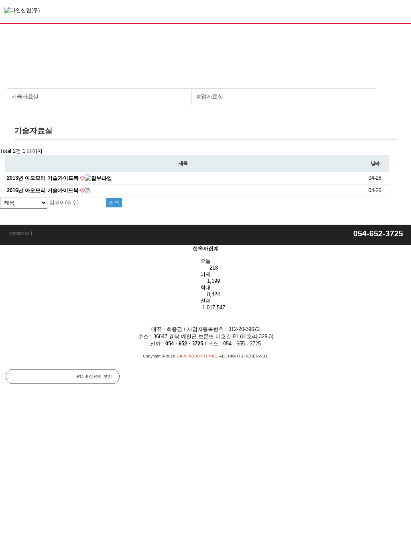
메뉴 (386, 11)
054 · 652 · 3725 (184, 344)
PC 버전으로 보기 (94, 376)
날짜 (375, 163)
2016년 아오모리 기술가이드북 (43, 190)
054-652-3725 (378, 233)
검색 (401, 10)
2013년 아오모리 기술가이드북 (43, 178)
